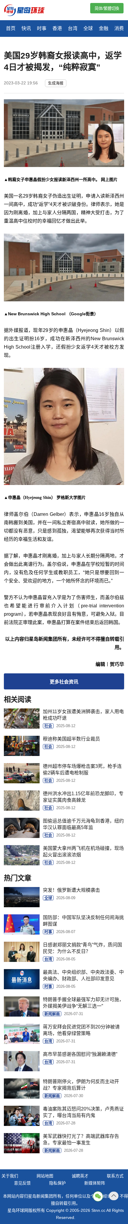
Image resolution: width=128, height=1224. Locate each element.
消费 (119, 28)
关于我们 (9, 1175)
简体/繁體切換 (107, 8)
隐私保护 (57, 1183)
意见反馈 (22, 1183)
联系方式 (115, 1175)
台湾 (72, 28)
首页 (10, 28)
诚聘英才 (80, 1175)
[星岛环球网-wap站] (28, 10)
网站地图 (45, 1175)
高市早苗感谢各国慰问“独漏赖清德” (80, 1054)
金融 (103, 28)
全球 (88, 28)
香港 (57, 28)
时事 (41, 28)
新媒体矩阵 (94, 1183)
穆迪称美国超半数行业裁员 (71, 738)
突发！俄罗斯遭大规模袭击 (71, 890)
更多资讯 (64, 681)
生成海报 (55, 83)
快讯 (26, 28)
